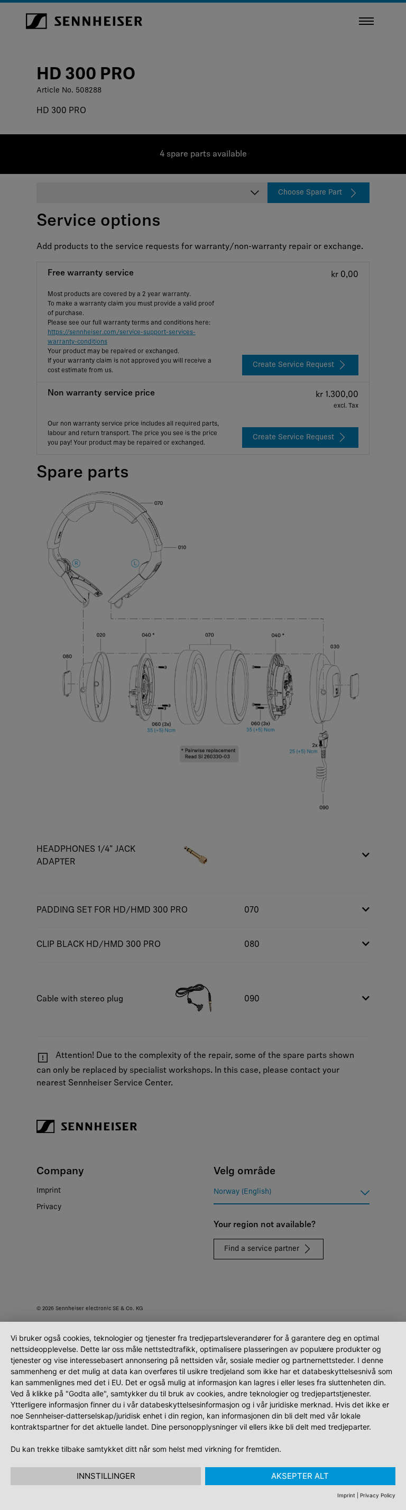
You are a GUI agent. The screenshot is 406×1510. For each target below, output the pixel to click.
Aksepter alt (300, 1476)
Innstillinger (106, 1476)
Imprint (346, 1495)
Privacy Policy (377, 1495)
